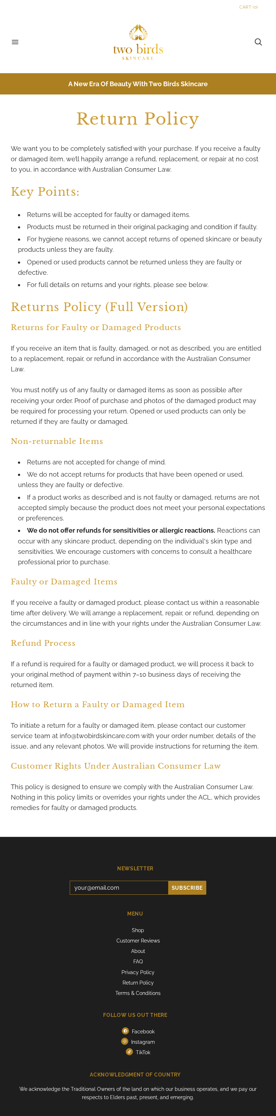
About (138, 951)
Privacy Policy (138, 972)
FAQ (138, 961)
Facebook (142, 1031)
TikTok (142, 1052)
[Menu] (15, 42)
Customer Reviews (138, 941)
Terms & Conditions (138, 993)
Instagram (142, 1042)
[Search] (258, 42)
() (248, 7)
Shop (138, 930)
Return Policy (138, 983)
